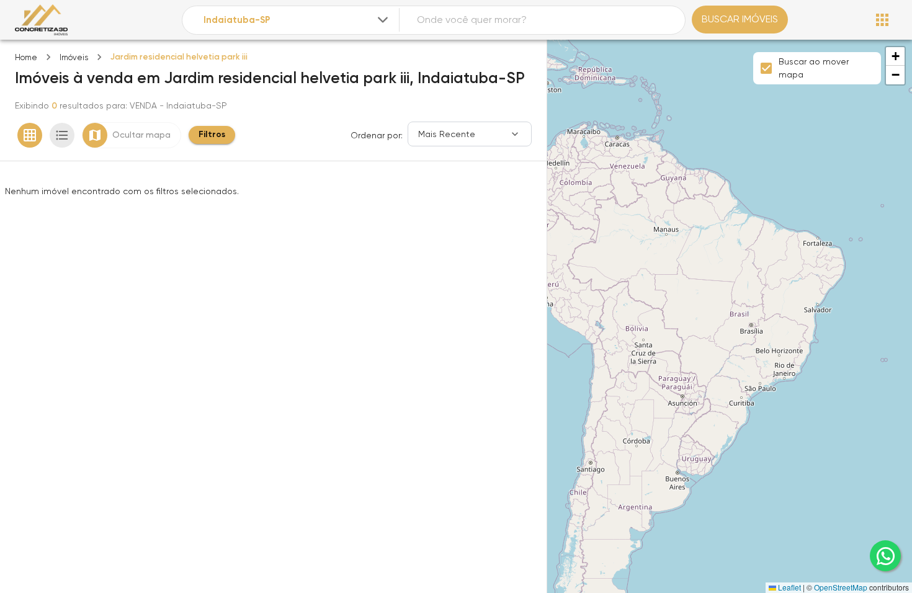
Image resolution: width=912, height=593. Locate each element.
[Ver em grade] (29, 135)
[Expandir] (382, 20)
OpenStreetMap (840, 587)
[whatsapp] (885, 555)
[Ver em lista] (62, 135)
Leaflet (788, 587)
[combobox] (297, 20)
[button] (895, 56)
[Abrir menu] (882, 19)
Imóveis (74, 57)
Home (26, 57)
